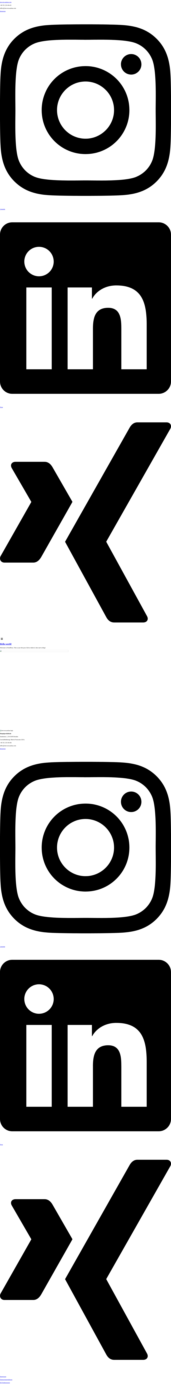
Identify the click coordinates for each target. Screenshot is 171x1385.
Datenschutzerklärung (6, 1379)
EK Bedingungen (5, 1382)
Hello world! (6, 644)
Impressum (3, 1376)
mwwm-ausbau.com (5, 2)
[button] (85, 639)
